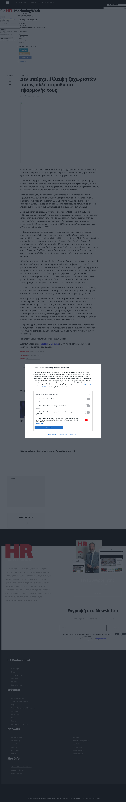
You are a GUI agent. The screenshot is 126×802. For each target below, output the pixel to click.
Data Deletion (52, 434)
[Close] (97, 368)
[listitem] (63, 395)
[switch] (87, 399)
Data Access (63, 434)
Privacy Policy (74, 434)
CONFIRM (48, 427)
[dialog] (63, 401)
